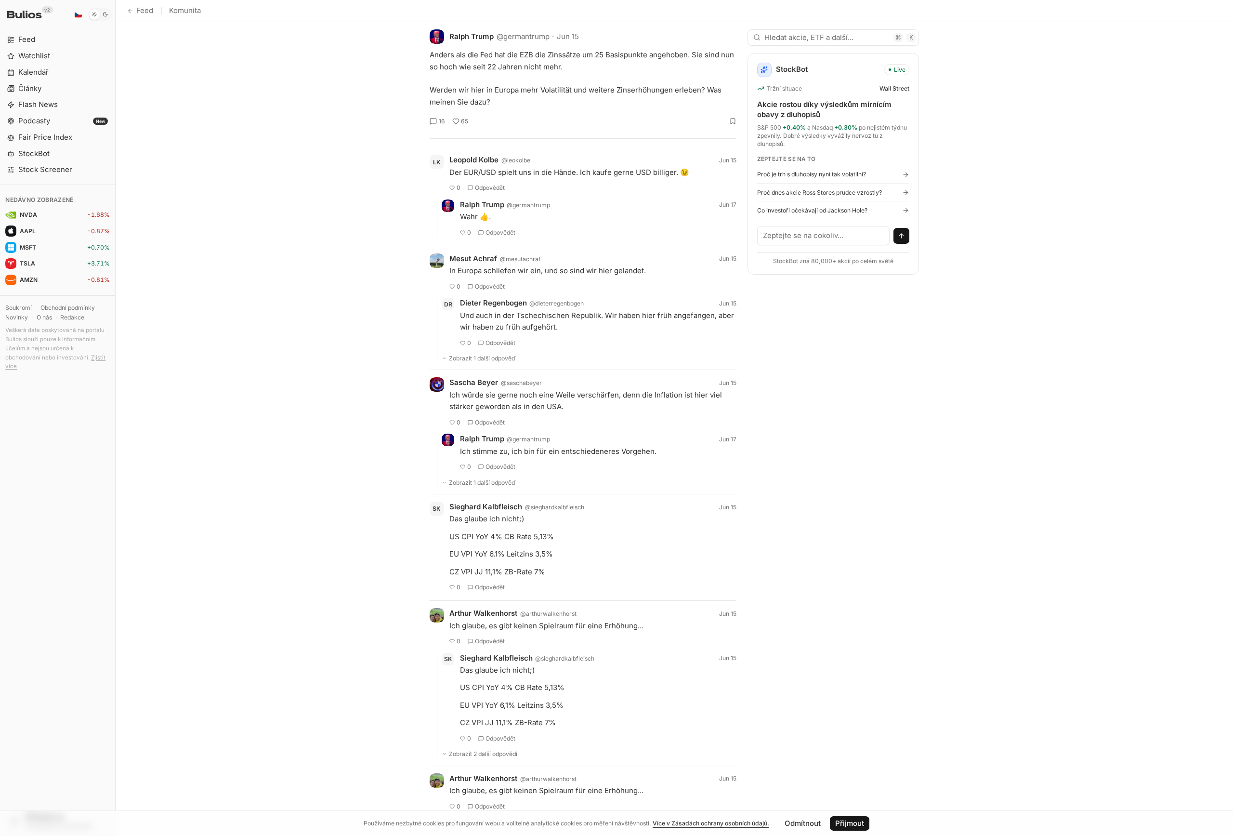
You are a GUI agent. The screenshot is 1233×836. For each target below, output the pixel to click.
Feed (144, 10)
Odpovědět (490, 187)
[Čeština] (78, 14)
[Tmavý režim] (100, 14)
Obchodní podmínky (67, 307)
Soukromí (18, 307)
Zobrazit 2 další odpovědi (483, 753)
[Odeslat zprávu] (901, 236)
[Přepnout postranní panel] (115, 418)
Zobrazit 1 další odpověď (482, 358)
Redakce (72, 317)
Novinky (16, 317)
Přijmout (849, 823)
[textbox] (823, 235)
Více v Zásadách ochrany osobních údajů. (711, 823)
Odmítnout (803, 823)
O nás (44, 317)
